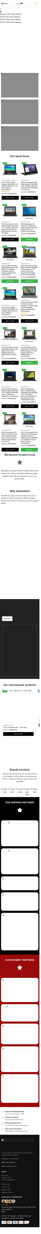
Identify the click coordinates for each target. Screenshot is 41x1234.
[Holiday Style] (19, 112)
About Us (5, 1175)
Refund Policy (6, 1189)
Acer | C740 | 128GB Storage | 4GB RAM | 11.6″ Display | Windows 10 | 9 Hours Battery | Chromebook (10, 186)
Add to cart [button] (10, 198)
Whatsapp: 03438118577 (10, 1159)
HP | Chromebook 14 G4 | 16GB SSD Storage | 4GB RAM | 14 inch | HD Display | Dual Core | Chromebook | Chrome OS (10, 351)
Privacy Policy (6, 1177)
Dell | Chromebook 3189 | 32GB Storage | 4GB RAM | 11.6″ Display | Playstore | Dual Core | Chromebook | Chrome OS (29, 186)
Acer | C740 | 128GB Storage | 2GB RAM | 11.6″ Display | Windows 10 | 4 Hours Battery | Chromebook (10, 311)
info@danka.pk (9, 1166)
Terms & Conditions (8, 1180)
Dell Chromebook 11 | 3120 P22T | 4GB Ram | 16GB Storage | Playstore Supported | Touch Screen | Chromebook (29, 227)
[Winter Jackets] (19, 138)
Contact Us (5, 1187)
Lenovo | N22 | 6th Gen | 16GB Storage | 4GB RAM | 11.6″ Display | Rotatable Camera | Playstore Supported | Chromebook (10, 392)
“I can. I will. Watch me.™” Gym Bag (14, 727)
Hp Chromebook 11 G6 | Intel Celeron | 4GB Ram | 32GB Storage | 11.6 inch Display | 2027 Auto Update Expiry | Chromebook (29, 351)
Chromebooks (6, 180)
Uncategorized (8, 725)
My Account (6, 1184)
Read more (29, 239)
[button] (36, 3)
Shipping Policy (7, 1192)
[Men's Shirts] (19, 85)
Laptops (14, 180)
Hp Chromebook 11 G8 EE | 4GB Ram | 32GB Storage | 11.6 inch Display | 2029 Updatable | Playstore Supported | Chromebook (29, 306)
